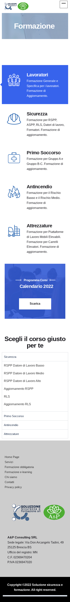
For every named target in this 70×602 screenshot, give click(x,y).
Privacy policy (13, 487)
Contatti (9, 482)
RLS (7, 396)
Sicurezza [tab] (10, 356)
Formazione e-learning (18, 472)
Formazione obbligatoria (19, 467)
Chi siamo (11, 477)
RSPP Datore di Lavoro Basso (24, 365)
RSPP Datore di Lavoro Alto (22, 380)
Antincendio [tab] (11, 425)
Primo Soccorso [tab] (14, 416)
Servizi (9, 462)
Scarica (35, 303)
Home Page (12, 457)
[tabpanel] (35, 386)
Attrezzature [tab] (11, 433)
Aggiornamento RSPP (18, 388)
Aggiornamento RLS (17, 404)
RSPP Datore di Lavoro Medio (24, 373)
